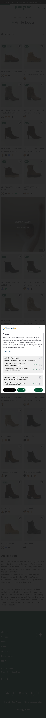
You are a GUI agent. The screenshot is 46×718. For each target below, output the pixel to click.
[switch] (40, 358)
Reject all (21, 390)
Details (35, 364)
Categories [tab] (7, 352)
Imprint (34, 328)
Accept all (39, 390)
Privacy (41, 328)
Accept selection (9, 390)
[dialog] (23, 359)
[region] (23, 359)
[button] (39, 358)
